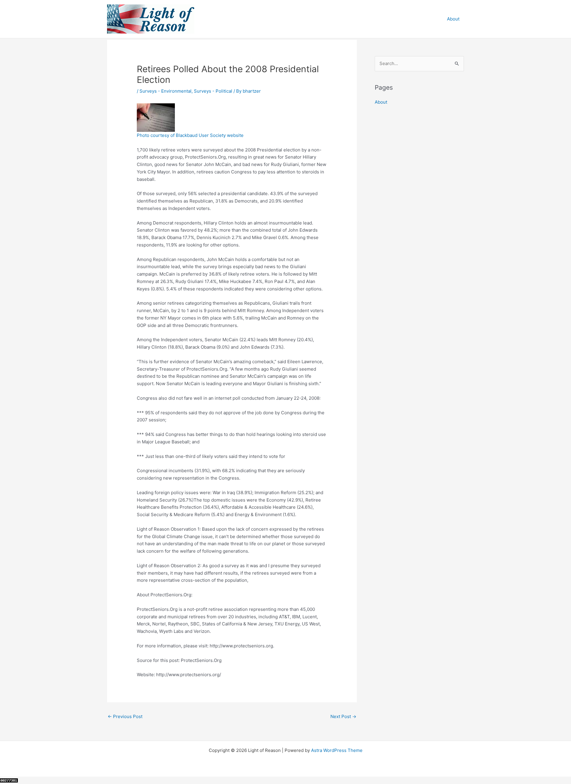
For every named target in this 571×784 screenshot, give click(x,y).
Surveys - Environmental (165, 91)
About (453, 19)
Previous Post (125, 716)
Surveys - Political (213, 91)
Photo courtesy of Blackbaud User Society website (190, 135)
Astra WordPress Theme (337, 750)
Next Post (343, 716)
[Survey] (156, 117)
